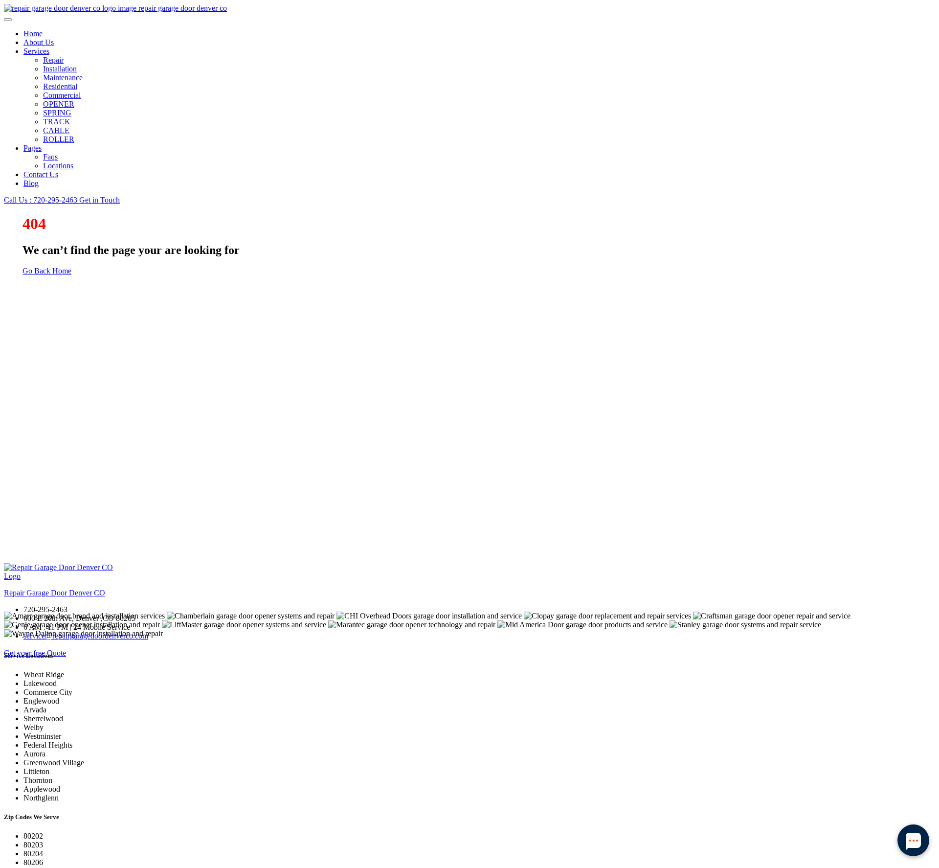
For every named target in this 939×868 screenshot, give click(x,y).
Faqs (50, 157)
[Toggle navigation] (8, 19)
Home (33, 33)
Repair (53, 60)
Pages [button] (32, 148)
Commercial (62, 95)
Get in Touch (99, 200)
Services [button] (36, 51)
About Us (38, 42)
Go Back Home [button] (46, 271)
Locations (58, 165)
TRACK (56, 121)
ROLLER (58, 139)
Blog (31, 183)
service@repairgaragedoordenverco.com (85, 636)
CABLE (56, 130)
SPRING (57, 113)
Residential (60, 86)
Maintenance (63, 77)
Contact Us (40, 174)
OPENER (58, 104)
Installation (60, 69)
